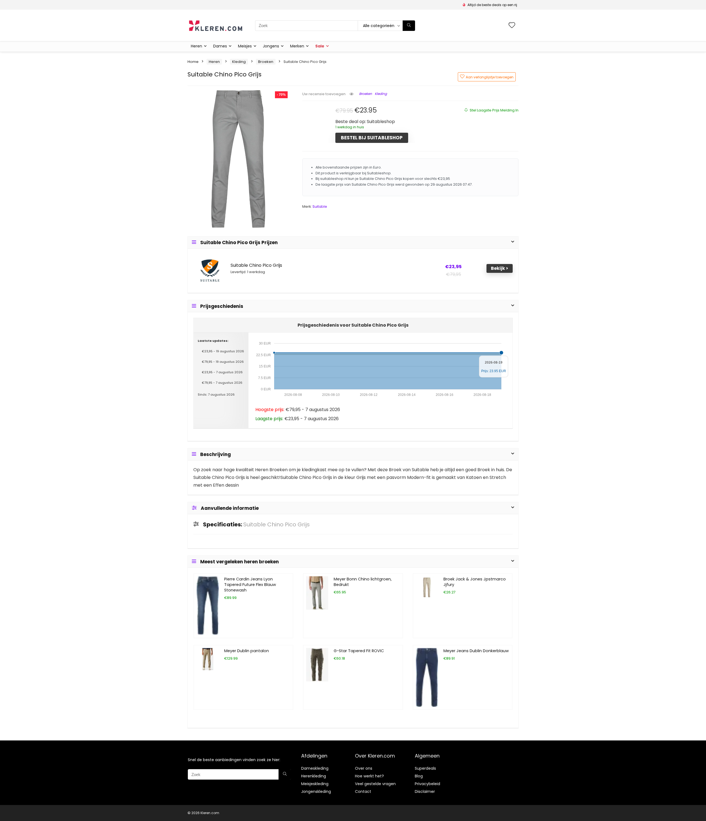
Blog (419, 776)
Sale (319, 46)
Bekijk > (499, 268)
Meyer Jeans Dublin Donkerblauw (476, 651)
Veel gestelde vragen (375, 784)
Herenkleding (313, 776)
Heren (196, 46)
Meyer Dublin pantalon (246, 651)
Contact (363, 791)
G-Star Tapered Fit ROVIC (359, 651)
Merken (297, 46)
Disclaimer (425, 791)
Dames (220, 46)
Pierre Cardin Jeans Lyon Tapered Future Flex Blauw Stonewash (250, 584)
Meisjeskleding (314, 784)
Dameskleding (314, 768)
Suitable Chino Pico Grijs (256, 265)
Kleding (239, 61)
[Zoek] (409, 25)
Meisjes (245, 46)
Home (193, 61)
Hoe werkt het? (369, 776)
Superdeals (425, 768)
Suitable (319, 206)
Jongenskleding (316, 791)
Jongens (271, 46)
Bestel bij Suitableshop (372, 137)
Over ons (363, 768)
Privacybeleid (427, 784)
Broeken (265, 61)
